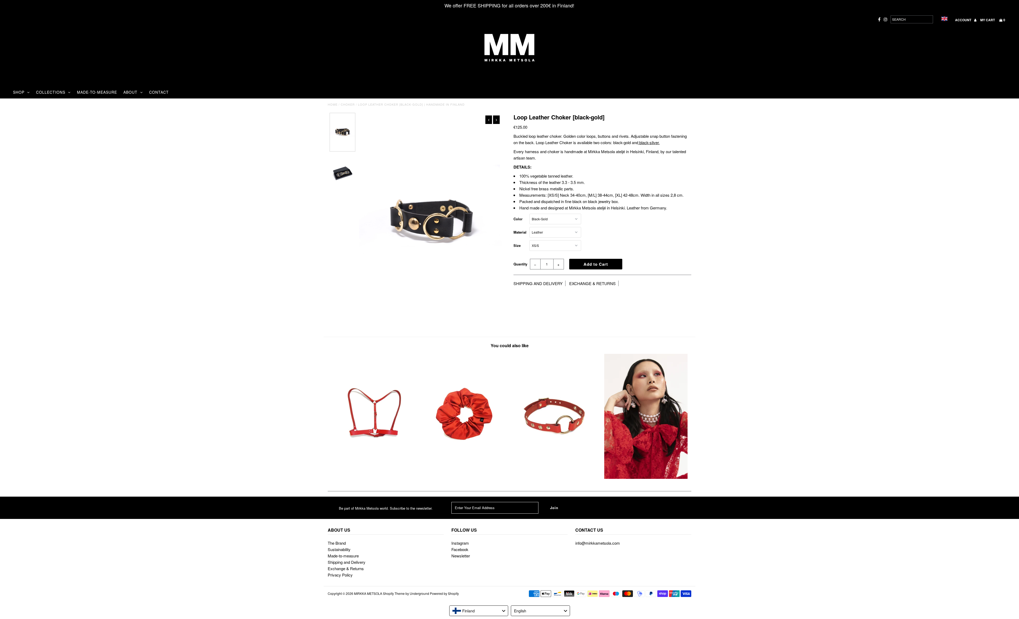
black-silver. (649, 142)
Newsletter (460, 555)
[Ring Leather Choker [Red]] (555, 477)
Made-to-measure (343, 555)
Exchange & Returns (346, 568)
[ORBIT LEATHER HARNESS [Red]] (373, 477)
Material (519, 232)
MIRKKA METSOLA (368, 593)
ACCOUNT (963, 20)
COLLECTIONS (50, 92)
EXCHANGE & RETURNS (592, 283)
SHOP (18, 92)
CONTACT (159, 92)
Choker (348, 104)
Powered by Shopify (444, 593)
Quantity (520, 263)
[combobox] (478, 610)
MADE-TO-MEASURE (97, 92)
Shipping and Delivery (346, 562)
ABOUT (130, 92)
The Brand (337, 543)
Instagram (460, 543)
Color (518, 218)
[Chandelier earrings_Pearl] (646, 477)
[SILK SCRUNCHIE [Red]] (464, 477)
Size (517, 245)
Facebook (459, 549)
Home (333, 104)
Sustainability (339, 549)
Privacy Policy (340, 575)
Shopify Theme (394, 593)
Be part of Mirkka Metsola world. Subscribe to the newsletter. (386, 508)
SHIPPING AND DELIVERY (538, 283)
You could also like (510, 345)
